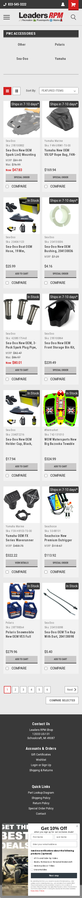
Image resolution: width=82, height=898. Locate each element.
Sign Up (46, 765)
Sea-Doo (10, 141)
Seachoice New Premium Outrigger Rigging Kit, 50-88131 (59, 540)
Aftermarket (51, 430)
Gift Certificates (41, 754)
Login (34, 765)
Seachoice (50, 526)
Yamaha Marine (53, 141)
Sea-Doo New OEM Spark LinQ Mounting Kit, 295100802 (21, 154)
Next (70, 689)
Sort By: (31, 90)
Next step (54, 875)
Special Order (22, 177)
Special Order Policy (41, 808)
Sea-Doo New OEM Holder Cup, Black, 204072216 (19, 444)
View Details (21, 563)
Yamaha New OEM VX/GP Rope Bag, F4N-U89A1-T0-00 (60, 154)
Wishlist (41, 759)
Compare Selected (62, 700)
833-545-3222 (17, 4)
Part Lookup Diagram (41, 792)
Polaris (10, 622)
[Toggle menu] (6, 17)
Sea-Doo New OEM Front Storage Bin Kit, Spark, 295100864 (59, 347)
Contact (41, 813)
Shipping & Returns (41, 770)
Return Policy (41, 803)
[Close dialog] (77, 826)
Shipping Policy (41, 798)
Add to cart (21, 273)
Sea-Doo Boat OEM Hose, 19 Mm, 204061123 (19, 251)
